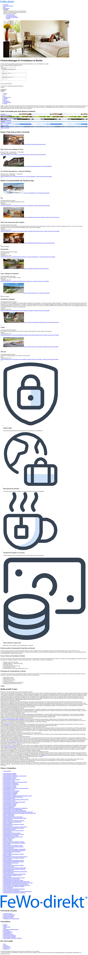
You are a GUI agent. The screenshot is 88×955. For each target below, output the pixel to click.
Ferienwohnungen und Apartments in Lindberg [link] (13, 854)
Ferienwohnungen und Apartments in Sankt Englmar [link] (14, 818)
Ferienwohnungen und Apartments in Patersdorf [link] (13, 857)
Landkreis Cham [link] (7, 97)
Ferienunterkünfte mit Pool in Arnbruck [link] (11, 833)
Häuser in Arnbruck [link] (7, 831)
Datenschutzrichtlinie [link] (7, 932)
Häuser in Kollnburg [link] (7, 825)
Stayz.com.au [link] (6, 949)
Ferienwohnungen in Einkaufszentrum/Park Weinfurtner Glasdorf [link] (17, 795)
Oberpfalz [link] (5, 98)
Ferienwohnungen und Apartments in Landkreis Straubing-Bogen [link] (17, 891)
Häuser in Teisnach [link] (7, 859)
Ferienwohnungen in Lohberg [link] (9, 787)
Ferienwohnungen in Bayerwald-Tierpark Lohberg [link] (14, 802)
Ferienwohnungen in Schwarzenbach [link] (11, 790)
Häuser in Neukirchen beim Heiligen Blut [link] (12, 821)
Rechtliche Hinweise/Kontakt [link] (9, 935)
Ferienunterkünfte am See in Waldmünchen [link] (12, 809)
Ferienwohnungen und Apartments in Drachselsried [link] (14, 849)
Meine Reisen (6, 8)
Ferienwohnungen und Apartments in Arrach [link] (13, 836)
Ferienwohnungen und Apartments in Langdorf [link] (13, 828)
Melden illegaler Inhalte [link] (8, 934)
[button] (44, 768)
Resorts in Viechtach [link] (7, 840)
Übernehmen (3, 89)
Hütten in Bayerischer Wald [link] (9, 829)
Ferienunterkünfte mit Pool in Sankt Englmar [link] (13, 816)
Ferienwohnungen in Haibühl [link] (9, 805)
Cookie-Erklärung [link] (7, 933)
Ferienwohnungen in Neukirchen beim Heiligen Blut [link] (14, 775)
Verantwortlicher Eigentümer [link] (9, 936)
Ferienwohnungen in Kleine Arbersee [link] (11, 779)
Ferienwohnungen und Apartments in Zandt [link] (12, 845)
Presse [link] (4, 928)
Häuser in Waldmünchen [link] (8, 807)
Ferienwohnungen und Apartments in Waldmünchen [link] (14, 810)
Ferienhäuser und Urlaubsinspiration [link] (11, 918)
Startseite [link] (5, 93)
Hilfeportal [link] (44, 755)
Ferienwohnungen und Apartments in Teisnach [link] (13, 860)
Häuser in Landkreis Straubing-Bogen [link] (11, 890)
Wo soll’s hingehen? (5, 65)
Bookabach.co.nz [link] (7, 947)
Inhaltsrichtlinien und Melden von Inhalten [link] (12, 938)
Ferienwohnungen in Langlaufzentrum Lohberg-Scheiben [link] (15, 799)
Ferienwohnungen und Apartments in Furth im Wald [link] (14, 867)
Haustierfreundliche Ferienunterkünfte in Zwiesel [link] (14, 877)
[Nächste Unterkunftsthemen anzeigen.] (2, 129)
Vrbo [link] (4, 944)
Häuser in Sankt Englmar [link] (8, 814)
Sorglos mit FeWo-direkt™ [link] (10, 746)
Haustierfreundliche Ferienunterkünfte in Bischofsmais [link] (15, 871)
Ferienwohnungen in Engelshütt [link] (10, 793)
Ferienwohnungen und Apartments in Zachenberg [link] (14, 850)
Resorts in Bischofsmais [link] (8, 872)
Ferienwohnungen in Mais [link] (9, 798)
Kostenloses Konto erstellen (12, 17)
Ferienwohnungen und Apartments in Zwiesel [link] (13, 880)
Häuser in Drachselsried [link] (8, 848)
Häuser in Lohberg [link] (7, 855)
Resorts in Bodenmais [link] (8, 887)
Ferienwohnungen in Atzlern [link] (9, 804)
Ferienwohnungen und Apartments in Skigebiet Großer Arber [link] (16, 885)
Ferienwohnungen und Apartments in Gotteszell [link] (13, 824)
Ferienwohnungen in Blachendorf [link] (10, 792)
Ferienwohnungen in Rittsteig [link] (9, 773)
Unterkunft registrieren (8, 5)
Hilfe (4, 7)
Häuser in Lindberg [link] (7, 852)
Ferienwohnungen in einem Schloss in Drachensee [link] (14, 869)
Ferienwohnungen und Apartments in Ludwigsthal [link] (14, 843)
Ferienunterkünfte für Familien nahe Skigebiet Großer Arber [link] (16, 881)
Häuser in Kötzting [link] (7, 864)
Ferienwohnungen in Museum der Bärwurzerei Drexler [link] (15, 782)
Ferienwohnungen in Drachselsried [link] (10, 784)
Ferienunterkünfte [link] (7, 102)
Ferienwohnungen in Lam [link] (9, 789)
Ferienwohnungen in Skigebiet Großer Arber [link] (13, 797)
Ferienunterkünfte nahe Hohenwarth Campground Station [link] (15, 788)
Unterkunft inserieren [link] (8, 913)
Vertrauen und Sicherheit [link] (8, 916)
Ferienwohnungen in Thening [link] (9, 785)
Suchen (2, 91)
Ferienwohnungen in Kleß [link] (9, 780)
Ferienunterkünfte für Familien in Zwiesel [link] (12, 875)
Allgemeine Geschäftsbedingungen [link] (10, 929)
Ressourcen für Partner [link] (8, 917)
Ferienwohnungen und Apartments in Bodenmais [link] (14, 889)
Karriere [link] (5, 925)
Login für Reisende (10, 14)
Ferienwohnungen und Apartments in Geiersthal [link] (13, 886)
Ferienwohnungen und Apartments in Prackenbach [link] (14, 892)
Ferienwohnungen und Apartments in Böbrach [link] (13, 846)
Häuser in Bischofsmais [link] (8, 870)
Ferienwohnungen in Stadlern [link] (9, 794)
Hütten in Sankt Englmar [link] (8, 815)
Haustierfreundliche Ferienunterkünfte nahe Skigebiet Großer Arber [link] (18, 882)
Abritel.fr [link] (5, 945)
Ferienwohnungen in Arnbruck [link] (10, 777)
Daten (2, 66)
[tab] (7, 771)
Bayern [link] (4, 99)
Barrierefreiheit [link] (6, 930)
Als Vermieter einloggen (11, 16)
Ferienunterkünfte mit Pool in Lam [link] (10, 862)
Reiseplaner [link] (7, 724)
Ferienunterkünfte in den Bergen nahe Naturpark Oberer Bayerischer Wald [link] (19, 813)
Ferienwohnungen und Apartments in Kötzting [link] (13, 865)
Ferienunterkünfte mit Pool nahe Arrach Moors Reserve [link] (15, 856)
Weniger (2, 686)
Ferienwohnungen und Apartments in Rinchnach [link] (13, 820)
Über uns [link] (5, 924)
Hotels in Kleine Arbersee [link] (9, 838)
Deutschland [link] (6, 101)
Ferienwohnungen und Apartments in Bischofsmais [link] (14, 874)
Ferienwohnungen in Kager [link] (9, 800)
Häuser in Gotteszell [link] (7, 823)
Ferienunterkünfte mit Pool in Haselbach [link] (12, 851)
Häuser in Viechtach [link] (7, 839)
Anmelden (6, 9)
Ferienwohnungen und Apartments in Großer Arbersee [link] (15, 826)
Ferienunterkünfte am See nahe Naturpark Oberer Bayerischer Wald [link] (18, 812)
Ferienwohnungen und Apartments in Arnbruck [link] (13, 834)
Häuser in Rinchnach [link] (7, 819)
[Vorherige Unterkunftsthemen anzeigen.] (1, 129)
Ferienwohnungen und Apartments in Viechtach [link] (13, 841)
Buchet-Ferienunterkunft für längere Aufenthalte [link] (13, 719)
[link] (17, 18)
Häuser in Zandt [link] (6, 844)
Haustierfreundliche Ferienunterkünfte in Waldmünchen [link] (15, 808)
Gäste (2, 68)
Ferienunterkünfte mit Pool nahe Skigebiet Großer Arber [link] (15, 884)
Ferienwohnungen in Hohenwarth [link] (10, 783)
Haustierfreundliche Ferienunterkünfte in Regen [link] (13, 861)
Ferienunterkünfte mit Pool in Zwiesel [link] (11, 879)
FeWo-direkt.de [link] (6, 946)
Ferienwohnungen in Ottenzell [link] (9, 774)
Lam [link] (4, 96)
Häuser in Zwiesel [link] (7, 876)
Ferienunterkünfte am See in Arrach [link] (11, 835)
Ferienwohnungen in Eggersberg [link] (10, 803)
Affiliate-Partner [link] (6, 927)
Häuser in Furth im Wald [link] (8, 866)
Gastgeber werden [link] (14, 741)
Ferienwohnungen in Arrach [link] (9, 778)
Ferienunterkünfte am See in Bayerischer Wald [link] (13, 830)
